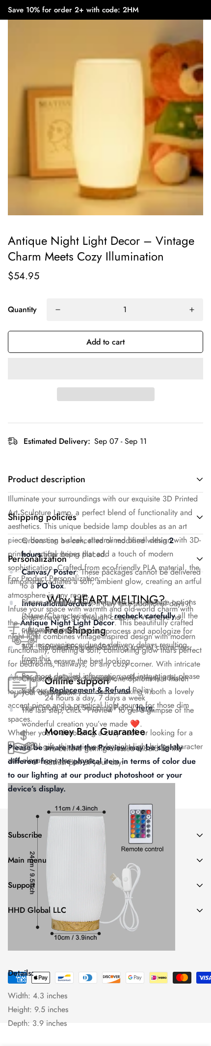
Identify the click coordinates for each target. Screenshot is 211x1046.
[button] (105, 368)
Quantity (22, 309)
